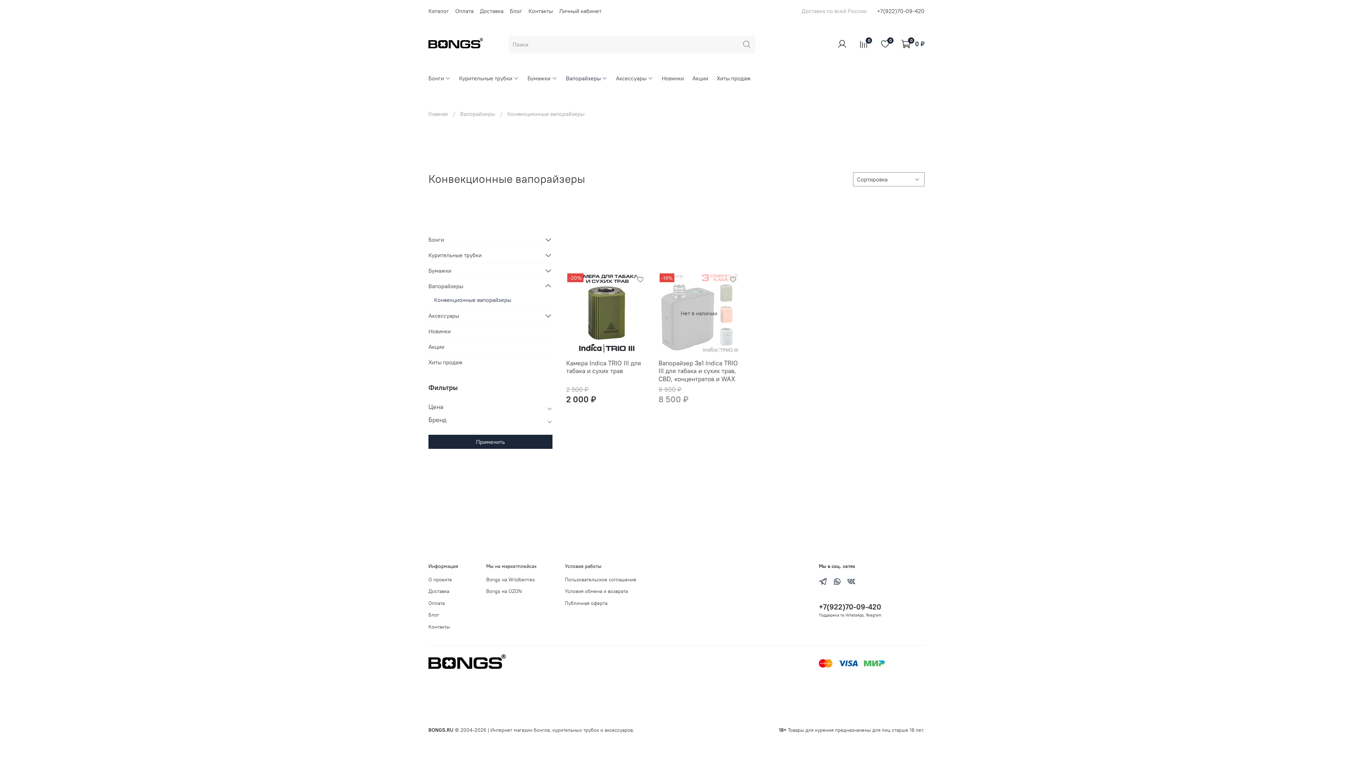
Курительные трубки (485, 78)
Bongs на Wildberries (510, 579)
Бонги (436, 78)
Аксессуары (631, 78)
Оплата (464, 10)
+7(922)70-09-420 (901, 10)
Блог (516, 10)
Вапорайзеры (583, 78)
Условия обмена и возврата (596, 591)
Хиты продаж (734, 78)
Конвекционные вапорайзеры (472, 299)
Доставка (491, 10)
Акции (700, 78)
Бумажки (538, 78)
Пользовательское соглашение (600, 579)
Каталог (438, 10)
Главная (438, 113)
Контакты (541, 10)
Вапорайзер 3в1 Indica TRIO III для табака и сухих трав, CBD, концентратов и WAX (698, 371)
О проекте (440, 579)
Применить (490, 441)
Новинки (673, 78)
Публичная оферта (586, 603)
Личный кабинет (580, 10)
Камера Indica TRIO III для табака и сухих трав (603, 367)
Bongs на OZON (504, 591)
